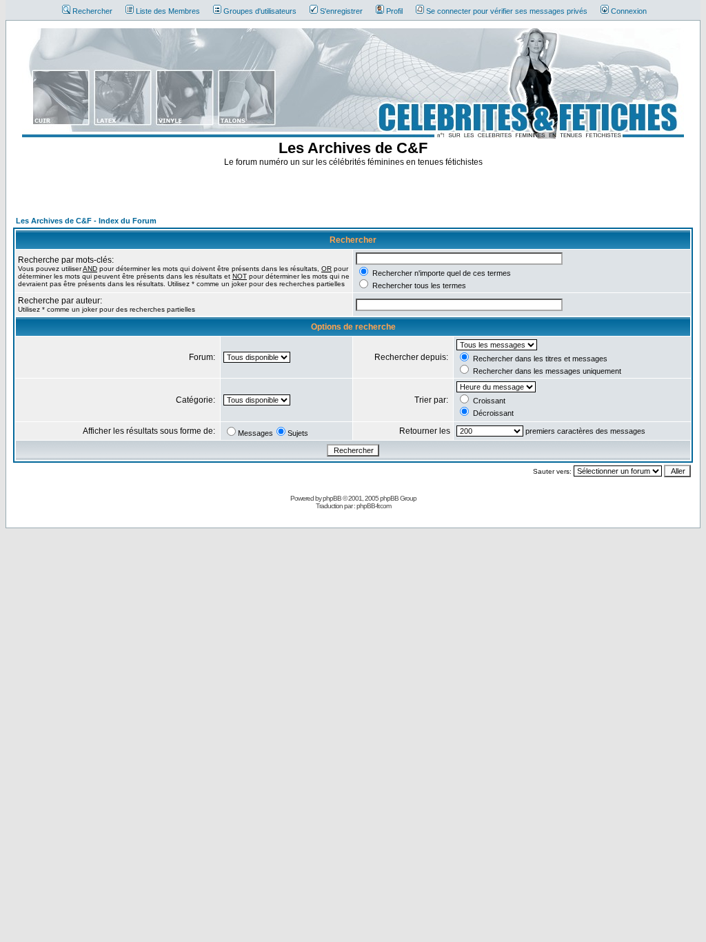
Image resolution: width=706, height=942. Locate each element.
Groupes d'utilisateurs (259, 11)
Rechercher (92, 11)
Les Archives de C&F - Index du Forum (86, 221)
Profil (394, 11)
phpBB (332, 498)
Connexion (629, 11)
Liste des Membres (168, 11)
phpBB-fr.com (373, 506)
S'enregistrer (341, 11)
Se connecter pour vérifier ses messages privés (506, 11)
